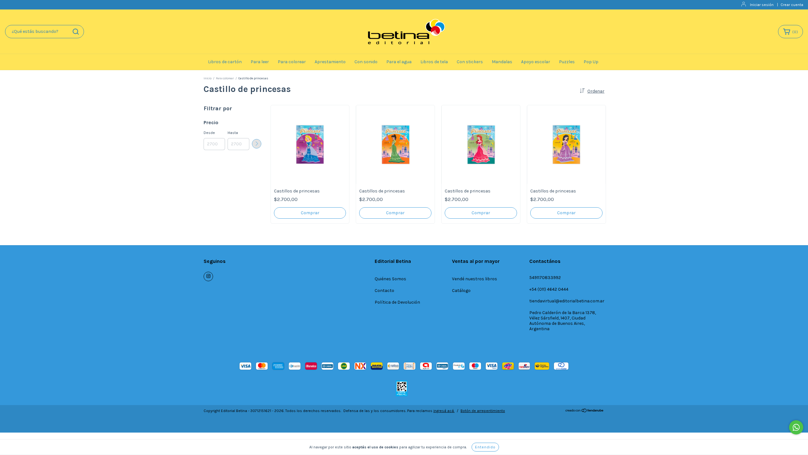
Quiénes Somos (390, 279)
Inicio (207, 78)
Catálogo (461, 290)
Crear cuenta (792, 5)
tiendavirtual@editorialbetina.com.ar (566, 301)
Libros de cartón (225, 61)
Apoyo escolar (535, 61)
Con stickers (470, 61)
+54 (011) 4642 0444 (548, 289)
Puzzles (567, 61)
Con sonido (365, 61)
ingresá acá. (443, 411)
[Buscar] (75, 31)
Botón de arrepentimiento (482, 411)
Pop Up (591, 61)
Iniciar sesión (762, 5)
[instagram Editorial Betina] (208, 276)
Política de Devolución (397, 302)
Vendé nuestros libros (474, 279)
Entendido (485, 447)
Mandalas (502, 61)
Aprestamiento (330, 61)
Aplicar (256, 144)
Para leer (260, 61)
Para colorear (292, 61)
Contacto (384, 290)
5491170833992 (545, 277)
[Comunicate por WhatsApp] (796, 427)
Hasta (233, 132)
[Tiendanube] (584, 411)
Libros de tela (434, 61)
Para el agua (399, 61)
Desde (209, 132)
